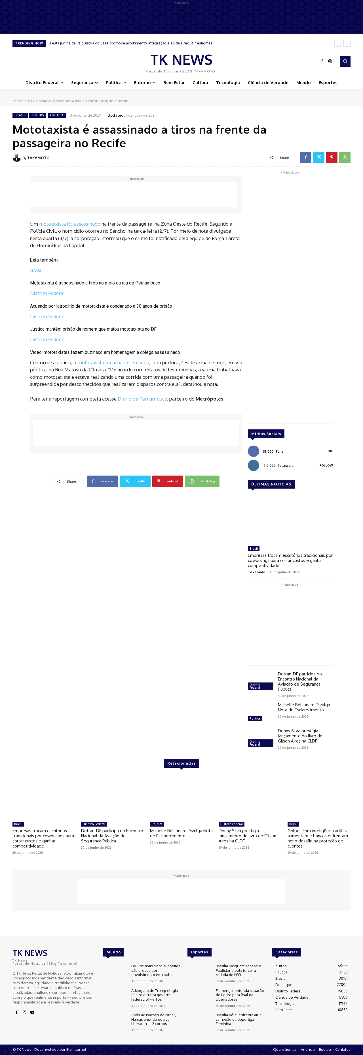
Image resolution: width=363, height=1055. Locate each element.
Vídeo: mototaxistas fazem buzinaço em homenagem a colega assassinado (105, 352)
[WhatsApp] (345, 157)
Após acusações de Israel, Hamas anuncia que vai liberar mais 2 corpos (153, 1019)
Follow (326, 465)
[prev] (337, 43)
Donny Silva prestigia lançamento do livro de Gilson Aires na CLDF (300, 736)
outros (37, 115)
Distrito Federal (47, 293)
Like (330, 451)
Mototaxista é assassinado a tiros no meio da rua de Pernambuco (95, 283)
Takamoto (256, 572)
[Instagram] (330, 61)
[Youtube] (32, 1013)
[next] (347, 43)
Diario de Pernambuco (142, 399)
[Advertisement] (133, 194)
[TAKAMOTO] (17, 157)
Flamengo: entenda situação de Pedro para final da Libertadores (240, 994)
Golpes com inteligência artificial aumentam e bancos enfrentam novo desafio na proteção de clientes (319, 838)
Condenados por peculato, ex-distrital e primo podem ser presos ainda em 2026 (119, 43)
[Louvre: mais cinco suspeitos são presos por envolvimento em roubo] (115, 973)
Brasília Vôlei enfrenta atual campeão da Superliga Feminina (239, 1019)
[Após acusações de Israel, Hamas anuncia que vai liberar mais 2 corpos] (115, 1022)
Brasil (28, 101)
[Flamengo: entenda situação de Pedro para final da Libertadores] (199, 997)
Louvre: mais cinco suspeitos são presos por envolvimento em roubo (155, 970)
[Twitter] (318, 157)
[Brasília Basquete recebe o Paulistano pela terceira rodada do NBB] (199, 973)
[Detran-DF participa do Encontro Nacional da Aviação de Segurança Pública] (260, 681)
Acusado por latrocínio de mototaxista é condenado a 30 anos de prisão (101, 306)
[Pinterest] (331, 157)
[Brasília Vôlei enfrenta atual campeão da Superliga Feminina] (199, 1022)
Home (16, 101)
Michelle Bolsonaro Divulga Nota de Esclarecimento (304, 707)
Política (57, 115)
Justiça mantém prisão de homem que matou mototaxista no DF (93, 329)
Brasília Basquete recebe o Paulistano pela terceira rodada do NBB (238, 970)
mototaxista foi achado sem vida (113, 362)
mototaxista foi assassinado (69, 224)
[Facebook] (322, 61)
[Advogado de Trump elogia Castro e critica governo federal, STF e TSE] (115, 997)
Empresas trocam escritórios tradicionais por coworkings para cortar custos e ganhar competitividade (290, 560)
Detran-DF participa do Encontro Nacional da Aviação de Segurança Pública (300, 681)
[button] (345, 61)
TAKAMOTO (38, 157)
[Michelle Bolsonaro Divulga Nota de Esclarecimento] (260, 712)
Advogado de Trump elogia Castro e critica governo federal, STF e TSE (154, 994)
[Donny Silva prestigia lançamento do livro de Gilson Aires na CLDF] (260, 738)
